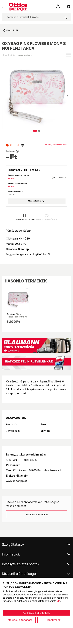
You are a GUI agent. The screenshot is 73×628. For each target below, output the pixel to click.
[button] (67, 96)
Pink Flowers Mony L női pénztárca (17, 317)
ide (58, 601)
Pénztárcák (12, 30)
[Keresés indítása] (65, 17)
